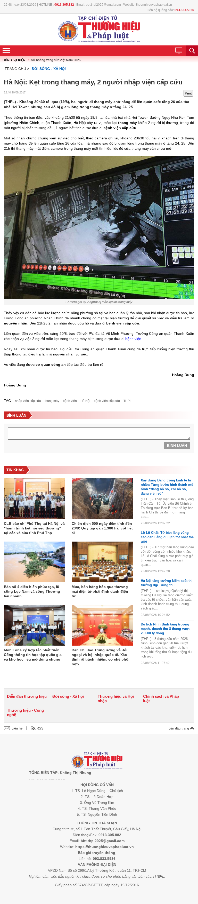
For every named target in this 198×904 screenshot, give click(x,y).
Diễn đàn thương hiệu (27, 696)
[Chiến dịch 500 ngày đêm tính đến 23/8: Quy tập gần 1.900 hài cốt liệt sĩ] (102, 499)
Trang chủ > (17, 69)
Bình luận (177, 445)
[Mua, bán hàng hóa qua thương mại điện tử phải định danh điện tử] (102, 562)
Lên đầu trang (179, 728)
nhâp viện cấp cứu (28, 401)
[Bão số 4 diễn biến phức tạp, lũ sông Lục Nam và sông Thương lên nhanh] (34, 562)
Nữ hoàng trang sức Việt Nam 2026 (56, 60)
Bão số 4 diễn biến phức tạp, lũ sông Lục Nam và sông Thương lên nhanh (32, 591)
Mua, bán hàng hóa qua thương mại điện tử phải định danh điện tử (100, 591)
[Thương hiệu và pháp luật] (97, 760)
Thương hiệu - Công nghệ (25, 712)
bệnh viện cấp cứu (107, 401)
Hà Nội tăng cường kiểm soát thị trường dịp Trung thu (167, 583)
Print (188, 93)
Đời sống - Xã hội (49, 69)
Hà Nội (85, 401)
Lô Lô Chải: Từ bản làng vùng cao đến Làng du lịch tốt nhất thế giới (167, 537)
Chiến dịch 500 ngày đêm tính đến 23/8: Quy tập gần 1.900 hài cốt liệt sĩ (102, 528)
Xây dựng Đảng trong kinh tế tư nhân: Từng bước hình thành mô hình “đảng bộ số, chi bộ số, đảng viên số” (167, 486)
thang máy (52, 401)
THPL (127, 401)
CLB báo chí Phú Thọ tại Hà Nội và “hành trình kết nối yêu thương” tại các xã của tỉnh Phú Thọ (34, 528)
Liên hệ (17, 728)
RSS (40, 728)
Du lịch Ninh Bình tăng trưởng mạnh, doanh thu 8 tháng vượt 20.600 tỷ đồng (165, 628)
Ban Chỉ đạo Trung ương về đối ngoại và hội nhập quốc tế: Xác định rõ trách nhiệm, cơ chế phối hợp (100, 657)
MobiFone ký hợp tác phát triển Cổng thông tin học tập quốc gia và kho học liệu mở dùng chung (33, 654)
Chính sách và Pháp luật (161, 698)
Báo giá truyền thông (96, 853)
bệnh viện (133, 339)
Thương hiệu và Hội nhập (116, 698)
